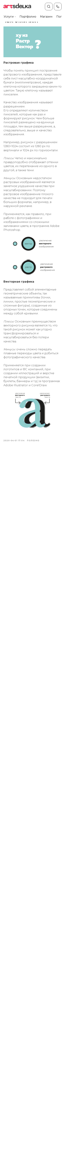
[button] (8, 16)
